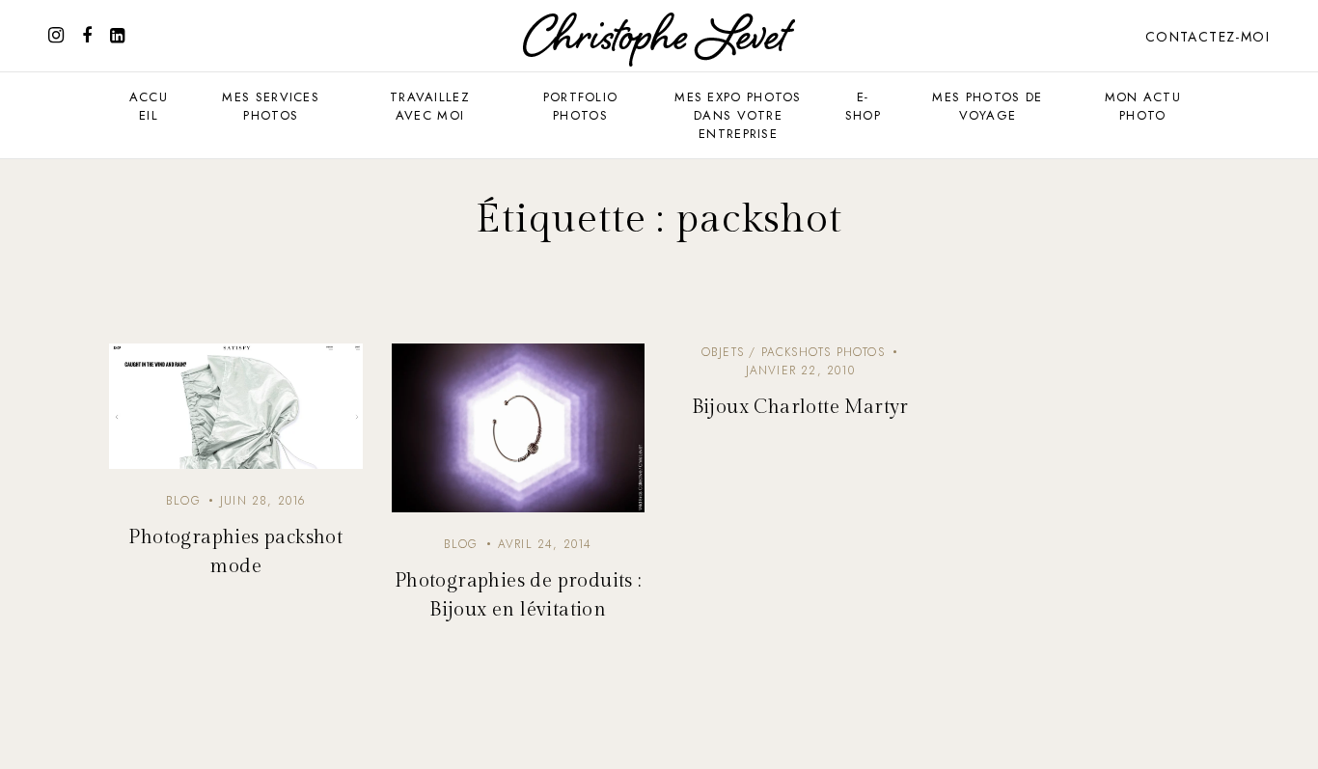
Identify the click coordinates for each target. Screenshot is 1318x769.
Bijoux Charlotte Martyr (800, 407)
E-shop (863, 106)
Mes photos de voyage (987, 106)
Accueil (148, 106)
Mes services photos (270, 106)
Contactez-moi (1207, 36)
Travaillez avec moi (430, 106)
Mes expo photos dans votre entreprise (738, 115)
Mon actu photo (1143, 106)
